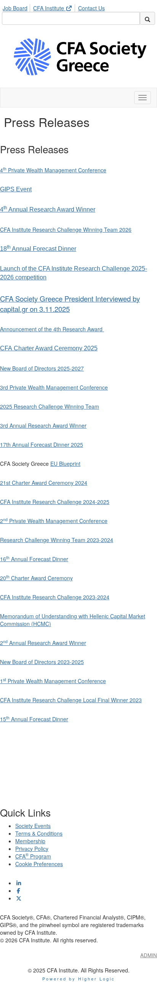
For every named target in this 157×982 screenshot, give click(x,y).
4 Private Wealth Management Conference (53, 170)
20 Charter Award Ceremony (36, 578)
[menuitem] (17, 7)
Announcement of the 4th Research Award (52, 329)
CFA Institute (49, 8)
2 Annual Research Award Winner (43, 643)
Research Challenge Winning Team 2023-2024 (56, 540)
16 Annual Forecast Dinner (34, 559)
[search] (147, 18)
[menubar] (55, 7)
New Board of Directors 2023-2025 (42, 662)
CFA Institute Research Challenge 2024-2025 (54, 501)
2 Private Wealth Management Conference (53, 521)
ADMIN (148, 955)
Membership (30, 841)
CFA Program (33, 856)
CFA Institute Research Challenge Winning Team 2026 (65, 229)
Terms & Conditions (38, 833)
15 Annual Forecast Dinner (34, 719)
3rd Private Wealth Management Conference (54, 387)
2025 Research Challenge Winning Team (49, 406)
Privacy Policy (31, 848)
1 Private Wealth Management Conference (53, 681)
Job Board (15, 8)
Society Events (33, 826)
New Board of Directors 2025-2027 (42, 368)
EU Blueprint (65, 463)
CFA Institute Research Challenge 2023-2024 (54, 597)
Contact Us (91, 8)
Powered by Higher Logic (78, 979)
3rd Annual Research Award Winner (43, 425)
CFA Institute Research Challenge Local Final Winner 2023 (71, 700)
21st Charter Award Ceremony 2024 (43, 482)
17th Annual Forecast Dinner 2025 (41, 444)
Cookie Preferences (39, 864)
